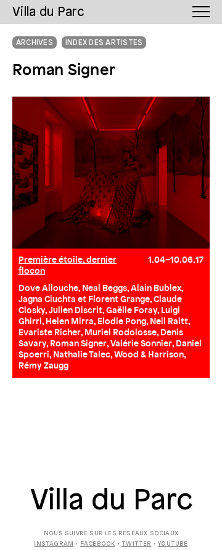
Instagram (53, 544)
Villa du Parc (111, 501)
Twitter (136, 544)
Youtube (172, 544)
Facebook (97, 544)
